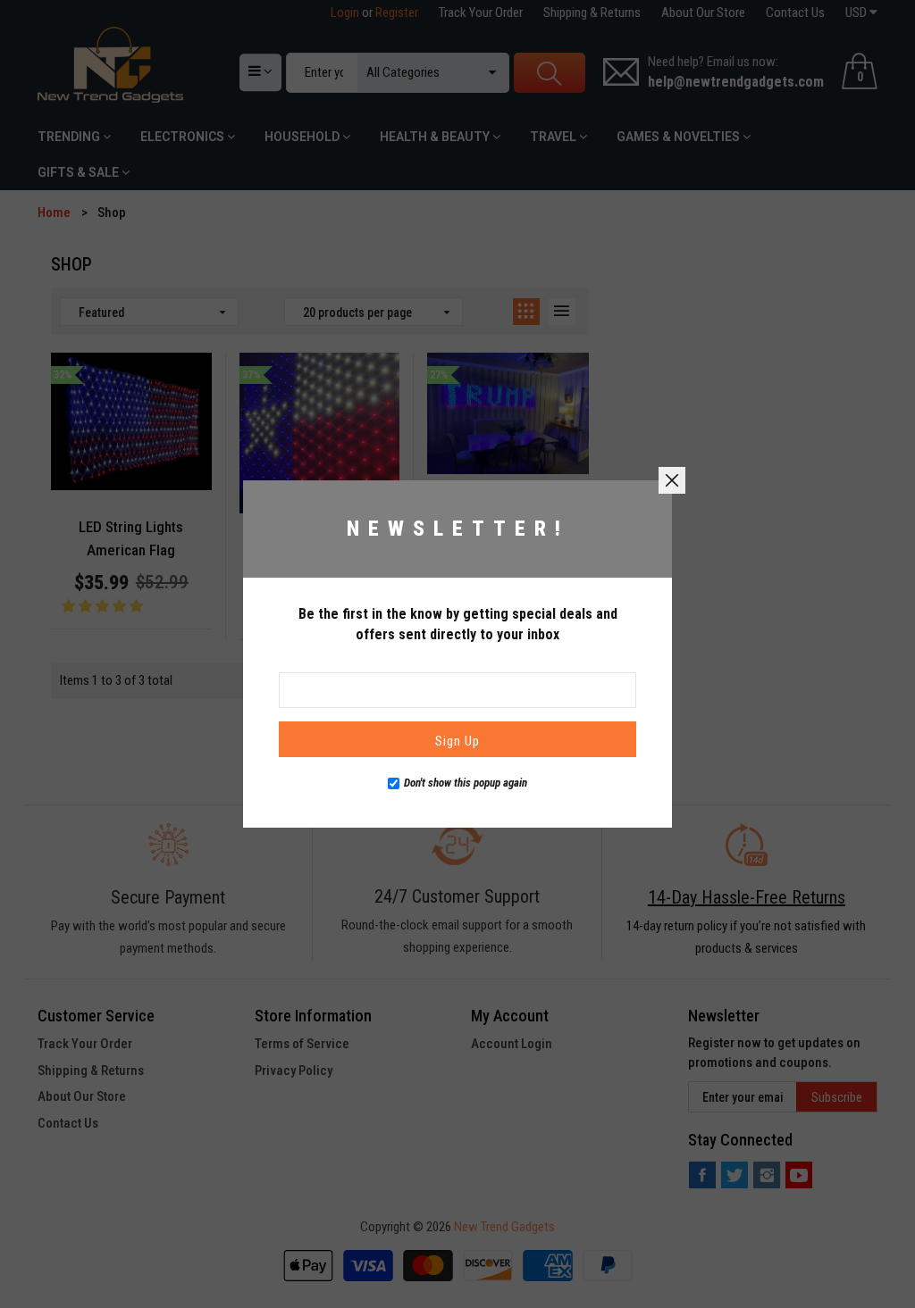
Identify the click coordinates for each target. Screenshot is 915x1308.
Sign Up (457, 741)
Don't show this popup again (465, 782)
